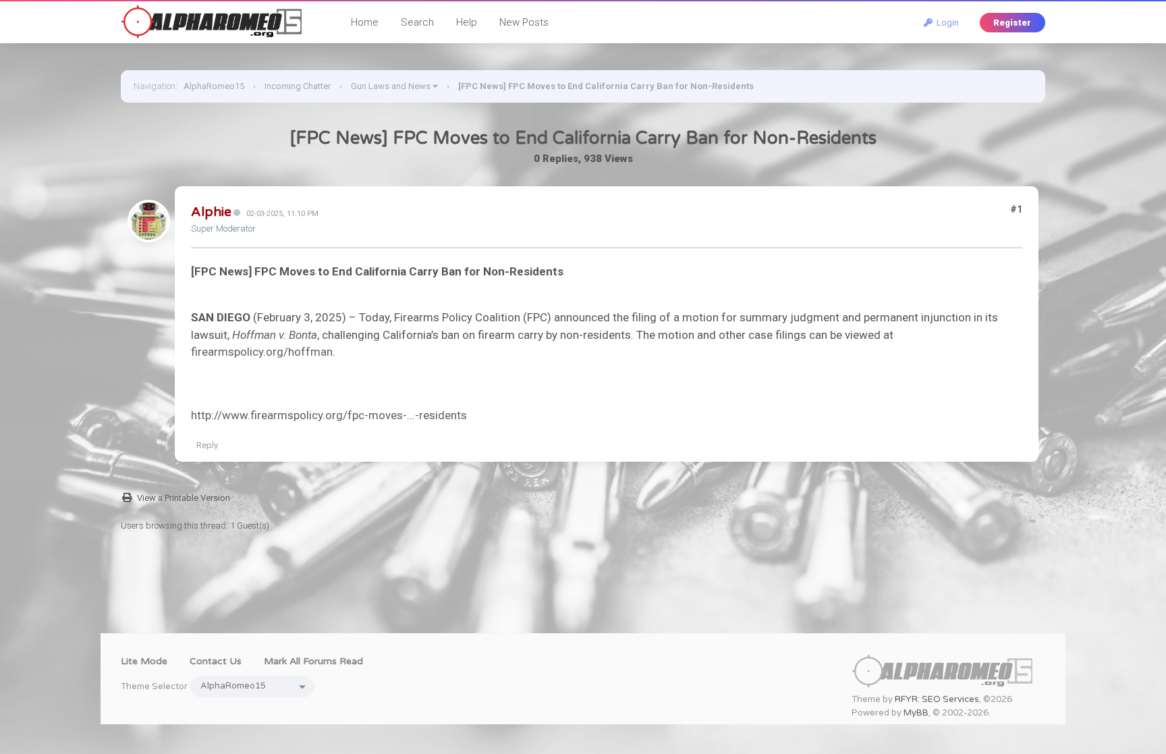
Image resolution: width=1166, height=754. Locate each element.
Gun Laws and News (391, 86)
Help (466, 22)
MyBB (916, 712)
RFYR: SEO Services (937, 699)
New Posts (524, 22)
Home (365, 22)
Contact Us (216, 661)
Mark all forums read (313, 661)
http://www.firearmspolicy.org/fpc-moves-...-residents (329, 415)
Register (1012, 23)
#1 (1016, 209)
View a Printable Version (183, 498)
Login (946, 23)
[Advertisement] (583, 602)
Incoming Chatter (298, 86)
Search (417, 22)
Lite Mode (144, 661)
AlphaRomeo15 (214, 86)
